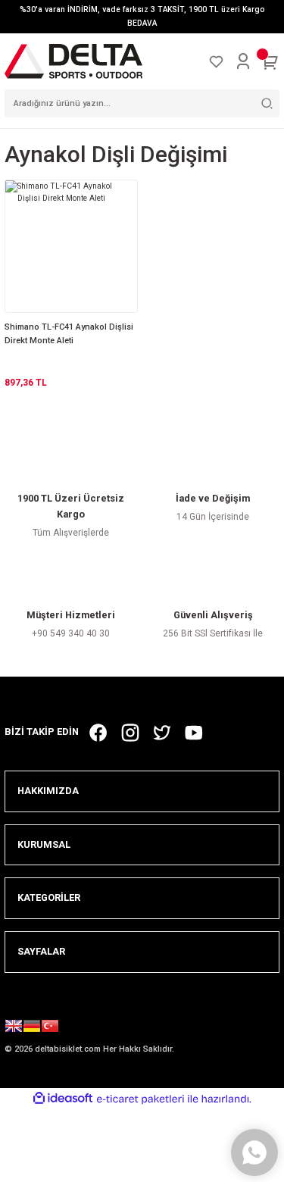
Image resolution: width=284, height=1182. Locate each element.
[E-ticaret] (140, 1099)
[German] (32, 1028)
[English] (14, 1028)
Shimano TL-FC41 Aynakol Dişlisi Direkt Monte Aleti (69, 334)
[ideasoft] (63, 1098)
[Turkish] (50, 1028)
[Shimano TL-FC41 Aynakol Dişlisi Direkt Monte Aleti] (71, 246)
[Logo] (73, 61)
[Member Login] (243, 61)
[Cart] (270, 61)
